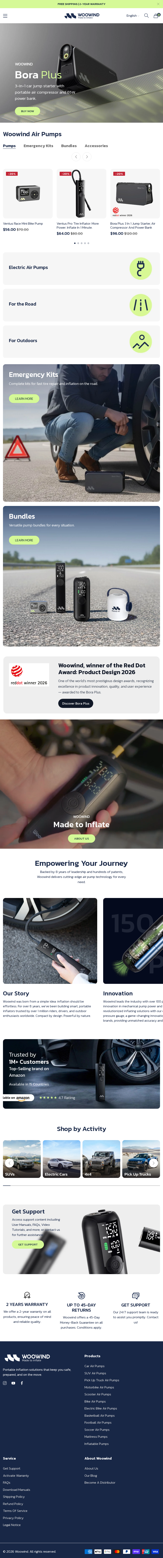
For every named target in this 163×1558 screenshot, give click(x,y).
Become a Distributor (99, 1482)
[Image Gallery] (22, 1159)
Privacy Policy (13, 1517)
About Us (91, 1468)
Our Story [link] (16, 993)
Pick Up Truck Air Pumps (101, 1380)
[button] (86, 156)
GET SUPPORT (28, 1244)
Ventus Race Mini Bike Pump (23, 223)
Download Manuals (16, 1489)
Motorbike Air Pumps (99, 1387)
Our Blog (90, 1475)
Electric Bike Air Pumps (100, 1408)
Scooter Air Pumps (97, 1394)
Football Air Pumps (98, 1422)
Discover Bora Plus (75, 703)
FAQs (6, 1482)
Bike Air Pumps (95, 1401)
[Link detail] (81, 268)
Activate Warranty (16, 1475)
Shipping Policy (14, 1496)
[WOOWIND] (81, 15)
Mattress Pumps (96, 1436)
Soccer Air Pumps (97, 1429)
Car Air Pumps (94, 1366)
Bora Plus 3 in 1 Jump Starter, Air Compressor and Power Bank (132, 225)
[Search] (146, 15)
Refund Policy (13, 1503)
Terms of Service (15, 1510)
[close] (158, 4)
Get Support (11, 1468)
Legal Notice (12, 1524)
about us (81, 838)
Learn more (24, 398)
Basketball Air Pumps (99, 1415)
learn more (24, 540)
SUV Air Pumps (95, 1373)
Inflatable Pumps (96, 1443)
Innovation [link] (118, 993)
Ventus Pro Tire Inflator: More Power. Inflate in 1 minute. (78, 225)
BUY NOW (27, 111)
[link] (50, 941)
